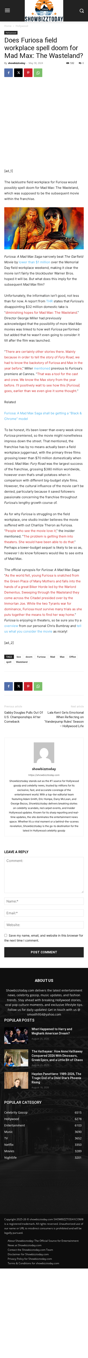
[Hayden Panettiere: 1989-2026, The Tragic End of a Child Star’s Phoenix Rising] (16, 1080)
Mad (52, 656)
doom (29, 656)
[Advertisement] (44, 1313)
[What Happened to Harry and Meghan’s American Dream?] (16, 1035)
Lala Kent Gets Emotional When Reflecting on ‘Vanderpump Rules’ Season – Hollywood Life (64, 719)
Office (72, 656)
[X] (18, 72)
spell (8, 661)
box (19, 656)
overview (11, 626)
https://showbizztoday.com (44, 775)
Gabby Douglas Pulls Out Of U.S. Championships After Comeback (23, 717)
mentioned (42, 368)
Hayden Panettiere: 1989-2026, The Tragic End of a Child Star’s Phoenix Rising (56, 1078)
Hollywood (22, 26)
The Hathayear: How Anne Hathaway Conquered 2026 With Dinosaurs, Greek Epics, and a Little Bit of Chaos (57, 1055)
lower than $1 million (34, 262)
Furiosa (41, 656)
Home (8, 26)
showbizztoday (16, 63)
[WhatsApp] (38, 72)
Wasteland (22, 661)
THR (49, 301)
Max (62, 656)
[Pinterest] (28, 72)
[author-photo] (44, 763)
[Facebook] (8, 72)
